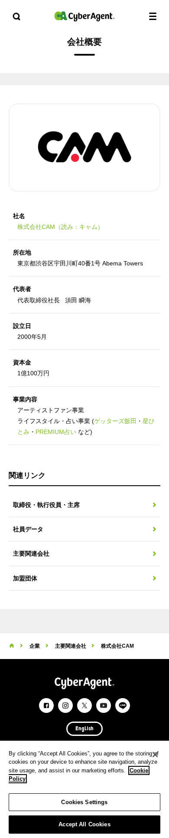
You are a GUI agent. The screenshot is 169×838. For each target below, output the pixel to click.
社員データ (28, 529)
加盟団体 (25, 578)
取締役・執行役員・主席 (46, 504)
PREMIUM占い (56, 431)
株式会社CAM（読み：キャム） (60, 226)
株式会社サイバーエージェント (84, 16)
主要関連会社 (31, 553)
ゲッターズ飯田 (115, 420)
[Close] (155, 754)
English (84, 729)
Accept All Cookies (84, 824)
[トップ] (12, 646)
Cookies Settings (84, 802)
